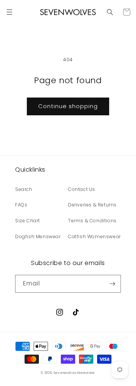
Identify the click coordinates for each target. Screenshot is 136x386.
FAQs (21, 205)
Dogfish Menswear (38, 236)
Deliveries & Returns (92, 205)
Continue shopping (68, 106)
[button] (9, 12)
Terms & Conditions (92, 220)
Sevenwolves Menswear (74, 372)
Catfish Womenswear (94, 236)
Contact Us (81, 189)
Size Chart (27, 220)
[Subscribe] (112, 284)
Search (23, 189)
